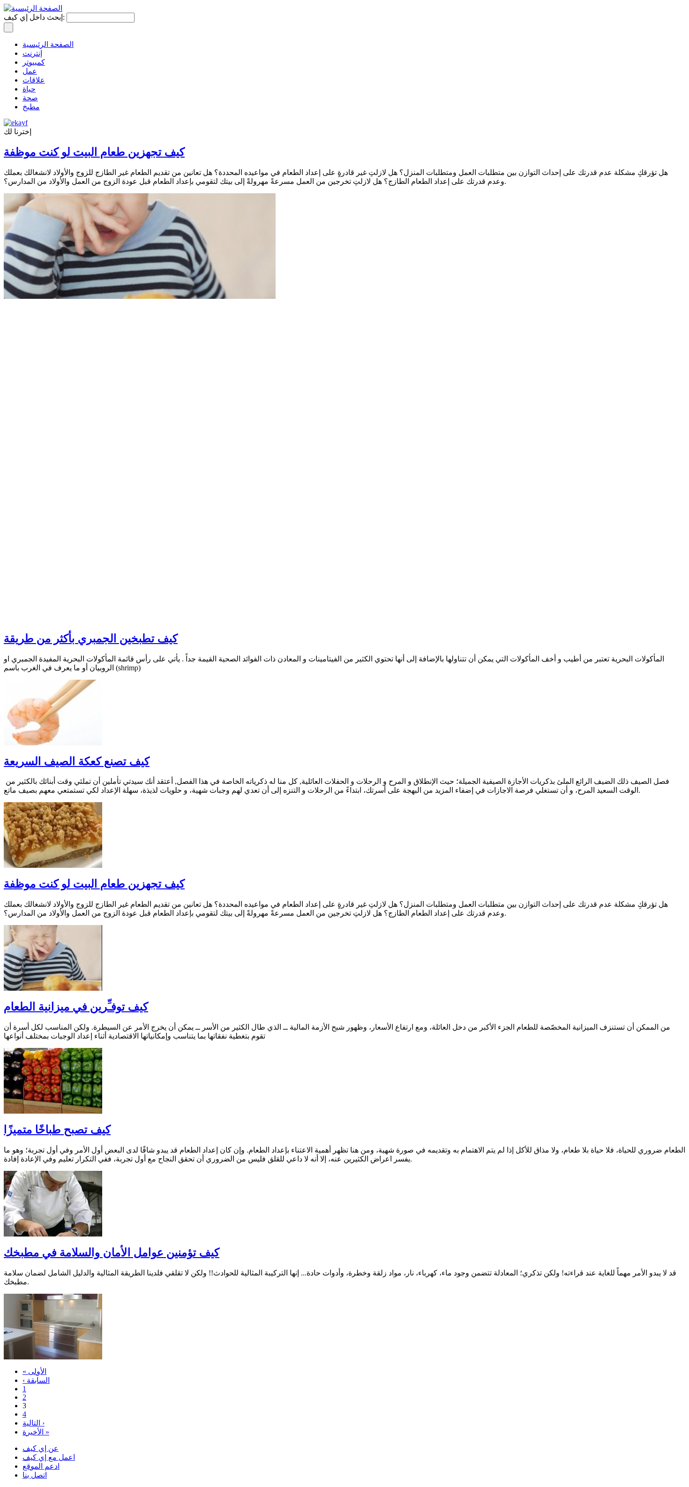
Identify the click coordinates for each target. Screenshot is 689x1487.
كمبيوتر (33, 62)
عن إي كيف (40, 1448)
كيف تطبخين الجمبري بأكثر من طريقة (91, 638)
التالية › (33, 1423)
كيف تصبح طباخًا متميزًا (57, 1129)
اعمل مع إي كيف (48, 1457)
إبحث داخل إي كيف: (35, 17)
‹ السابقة (36, 1380)
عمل (29, 71)
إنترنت (32, 53)
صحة (30, 98)
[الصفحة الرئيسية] (33, 8)
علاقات (33, 80)
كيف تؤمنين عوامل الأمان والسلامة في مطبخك (111, 1252)
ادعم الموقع (41, 1466)
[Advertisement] (174, 320)
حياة (29, 89)
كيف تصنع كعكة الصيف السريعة (77, 761)
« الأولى (34, 1371)
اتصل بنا (34, 1475)
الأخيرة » (35, 1432)
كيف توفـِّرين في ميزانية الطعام (76, 1007)
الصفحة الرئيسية (48, 44)
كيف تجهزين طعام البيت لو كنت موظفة (94, 884)
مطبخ (31, 107)
